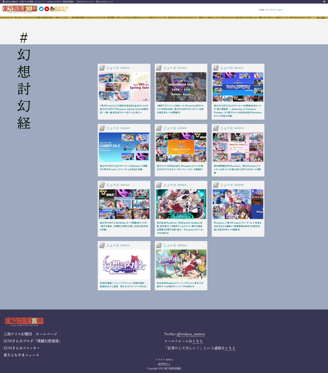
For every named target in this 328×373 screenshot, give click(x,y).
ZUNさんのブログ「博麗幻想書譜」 (61, 2)
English (280, 10)
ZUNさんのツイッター (85, 2)
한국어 (273, 10)
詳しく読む (321, 17)
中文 (267, 10)
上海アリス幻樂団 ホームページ (32, 2)
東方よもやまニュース (104, 2)
